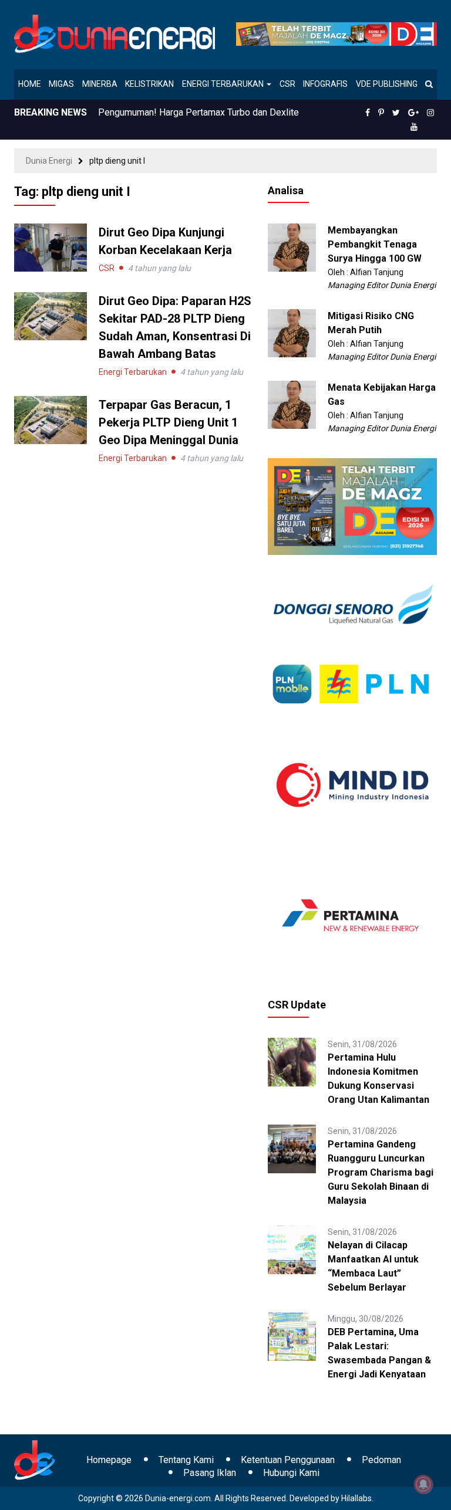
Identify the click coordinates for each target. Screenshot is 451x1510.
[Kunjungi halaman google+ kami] (413, 113)
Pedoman (381, 1459)
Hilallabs (356, 1498)
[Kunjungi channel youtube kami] (414, 127)
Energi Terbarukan (223, 84)
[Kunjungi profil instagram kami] (430, 113)
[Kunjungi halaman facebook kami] (367, 113)
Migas (61, 84)
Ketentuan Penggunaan (288, 1459)
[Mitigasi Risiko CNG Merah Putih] (292, 332)
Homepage (109, 1459)
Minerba (99, 84)
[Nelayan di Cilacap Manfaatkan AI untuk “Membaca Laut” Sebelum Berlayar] (292, 1249)
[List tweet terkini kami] (396, 113)
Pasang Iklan (209, 1472)
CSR (287, 84)
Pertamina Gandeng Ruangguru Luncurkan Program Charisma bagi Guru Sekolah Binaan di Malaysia (380, 1172)
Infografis (325, 84)
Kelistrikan (149, 84)
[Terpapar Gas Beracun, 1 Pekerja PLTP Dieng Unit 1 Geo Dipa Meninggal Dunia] (50, 419)
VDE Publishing (387, 84)
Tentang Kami (186, 1459)
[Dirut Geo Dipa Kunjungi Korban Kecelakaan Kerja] (50, 247)
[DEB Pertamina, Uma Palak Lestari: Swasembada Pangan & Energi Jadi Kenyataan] (292, 1335)
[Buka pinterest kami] (381, 113)
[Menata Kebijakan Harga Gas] (292, 404)
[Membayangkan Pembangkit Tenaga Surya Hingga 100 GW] (292, 247)
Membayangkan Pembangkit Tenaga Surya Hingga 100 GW (375, 244)
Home (29, 84)
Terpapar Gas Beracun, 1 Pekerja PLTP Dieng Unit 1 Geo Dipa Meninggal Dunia (168, 422)
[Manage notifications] (423, 1484)
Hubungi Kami (291, 1472)
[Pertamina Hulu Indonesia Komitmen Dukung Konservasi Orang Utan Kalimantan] (292, 1061)
